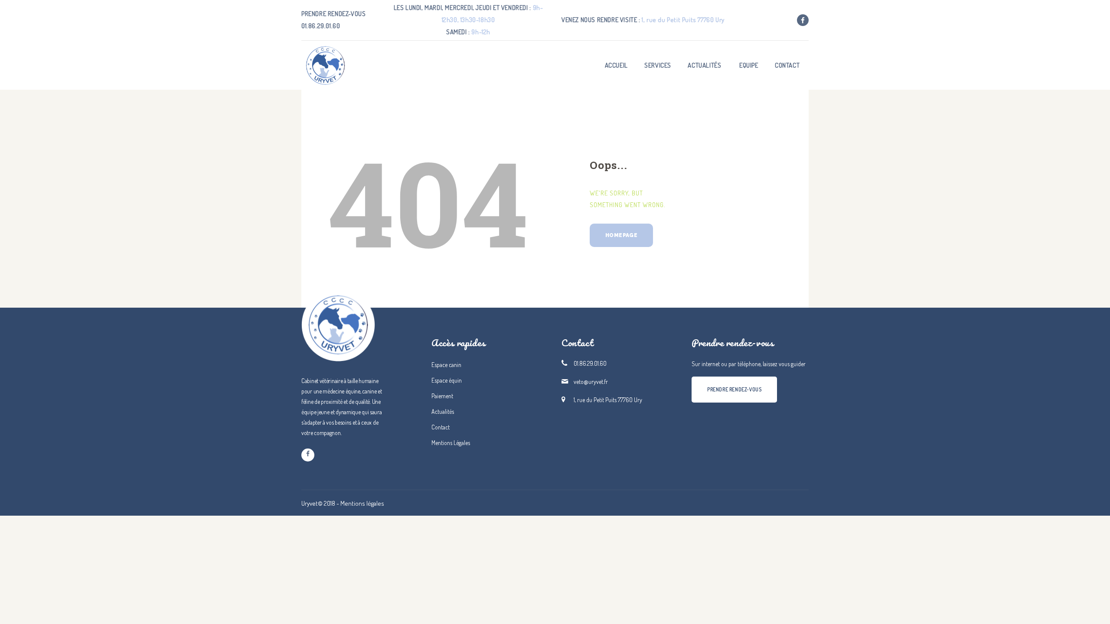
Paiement (442, 396)
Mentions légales (362, 503)
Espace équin (446, 380)
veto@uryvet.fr (591, 381)
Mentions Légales (450, 442)
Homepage (621, 235)
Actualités (442, 411)
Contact (440, 427)
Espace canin (446, 364)
